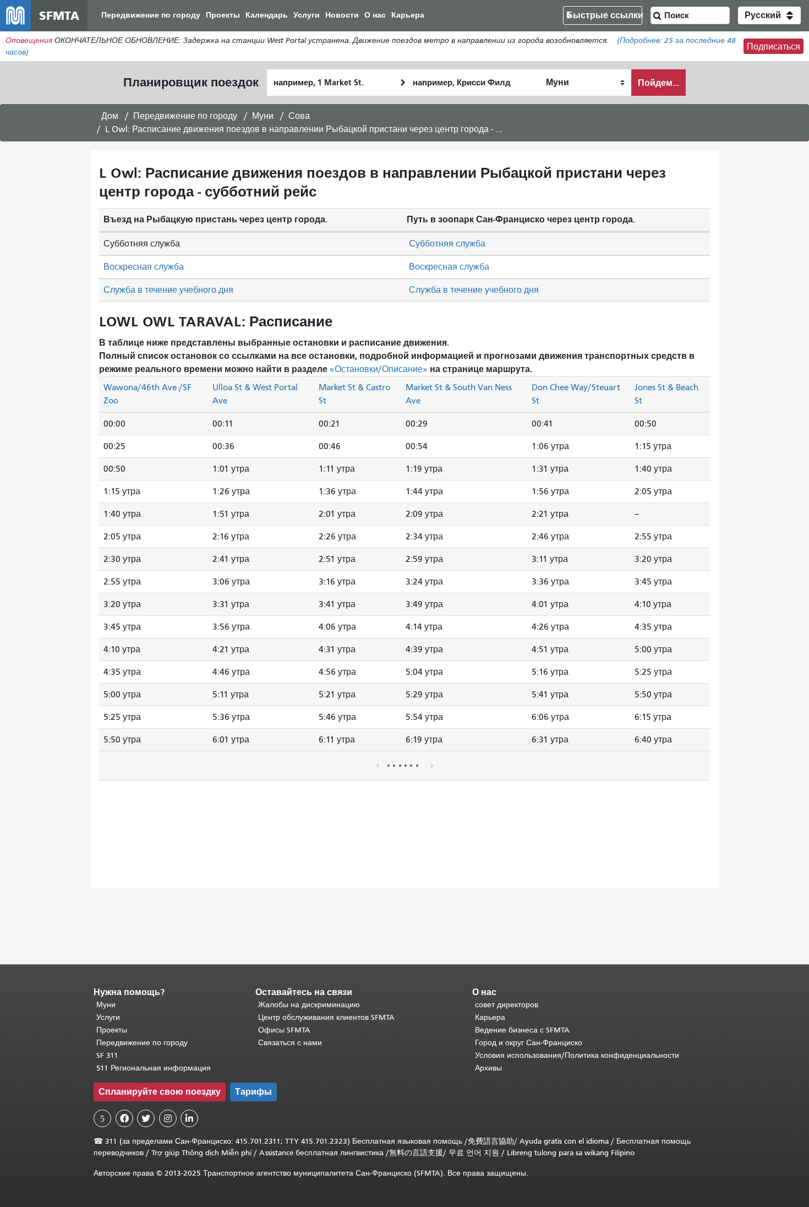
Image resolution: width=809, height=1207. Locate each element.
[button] (769, 15)
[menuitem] (151, 16)
